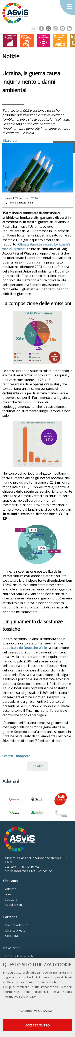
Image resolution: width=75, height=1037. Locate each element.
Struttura (11, 899)
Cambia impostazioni (37, 1011)
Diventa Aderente (16, 925)
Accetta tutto (37, 1025)
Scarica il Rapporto (16, 756)
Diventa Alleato (15, 930)
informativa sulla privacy (19, 996)
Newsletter (11, 948)
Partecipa (10, 917)
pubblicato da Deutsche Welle (24, 647)
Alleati (9, 894)
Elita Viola (9, 140)
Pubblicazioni (13, 905)
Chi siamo (10, 881)
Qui (5, 987)
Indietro (38, 766)
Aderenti (10, 889)
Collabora (11, 936)
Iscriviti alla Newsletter (20, 956)
